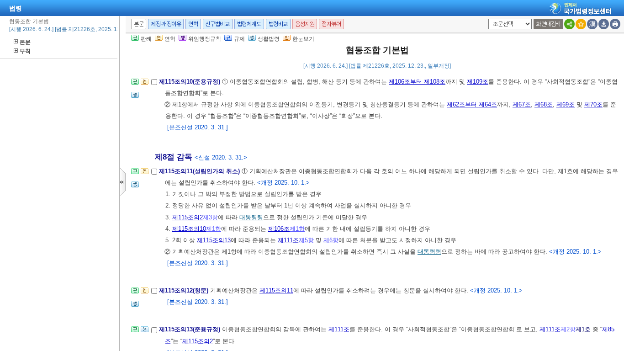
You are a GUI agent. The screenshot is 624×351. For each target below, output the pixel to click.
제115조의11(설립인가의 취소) (200, 171)
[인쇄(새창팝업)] (615, 24)
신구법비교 (218, 24)
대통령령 (251, 217)
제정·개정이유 (166, 24)
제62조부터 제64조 (472, 104)
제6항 (330, 240)
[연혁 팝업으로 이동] (144, 84)
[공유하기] (569, 24)
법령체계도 (249, 24)
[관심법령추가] (581, 24)
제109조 (477, 81)
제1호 (583, 329)
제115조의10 (189, 228)
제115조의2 (187, 217)
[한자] (592, 24)
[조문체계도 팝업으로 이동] (135, 84)
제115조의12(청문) (184, 290)
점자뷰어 (331, 24)
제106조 (279, 228)
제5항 (306, 240)
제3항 (210, 217)
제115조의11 (276, 290)
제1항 (213, 228)
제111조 (288, 240)
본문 (25, 42)
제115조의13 (214, 240)
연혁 (193, 24)
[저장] (603, 24)
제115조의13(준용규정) (190, 329)
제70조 (593, 104)
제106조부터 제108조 (417, 81)
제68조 (543, 104)
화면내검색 (548, 24)
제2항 (568, 329)
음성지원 (304, 24)
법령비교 (278, 24)
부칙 (25, 51)
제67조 (522, 104)
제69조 (565, 104)
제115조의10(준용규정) (190, 81)
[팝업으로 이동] (135, 97)
